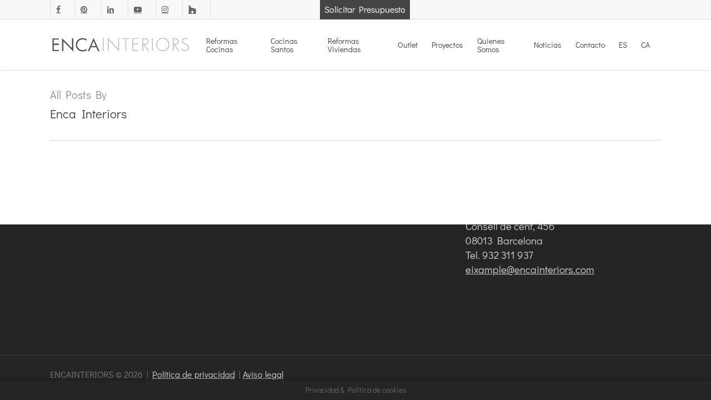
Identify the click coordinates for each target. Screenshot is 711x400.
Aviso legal (263, 374)
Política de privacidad (193, 374)
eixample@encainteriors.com (529, 269)
